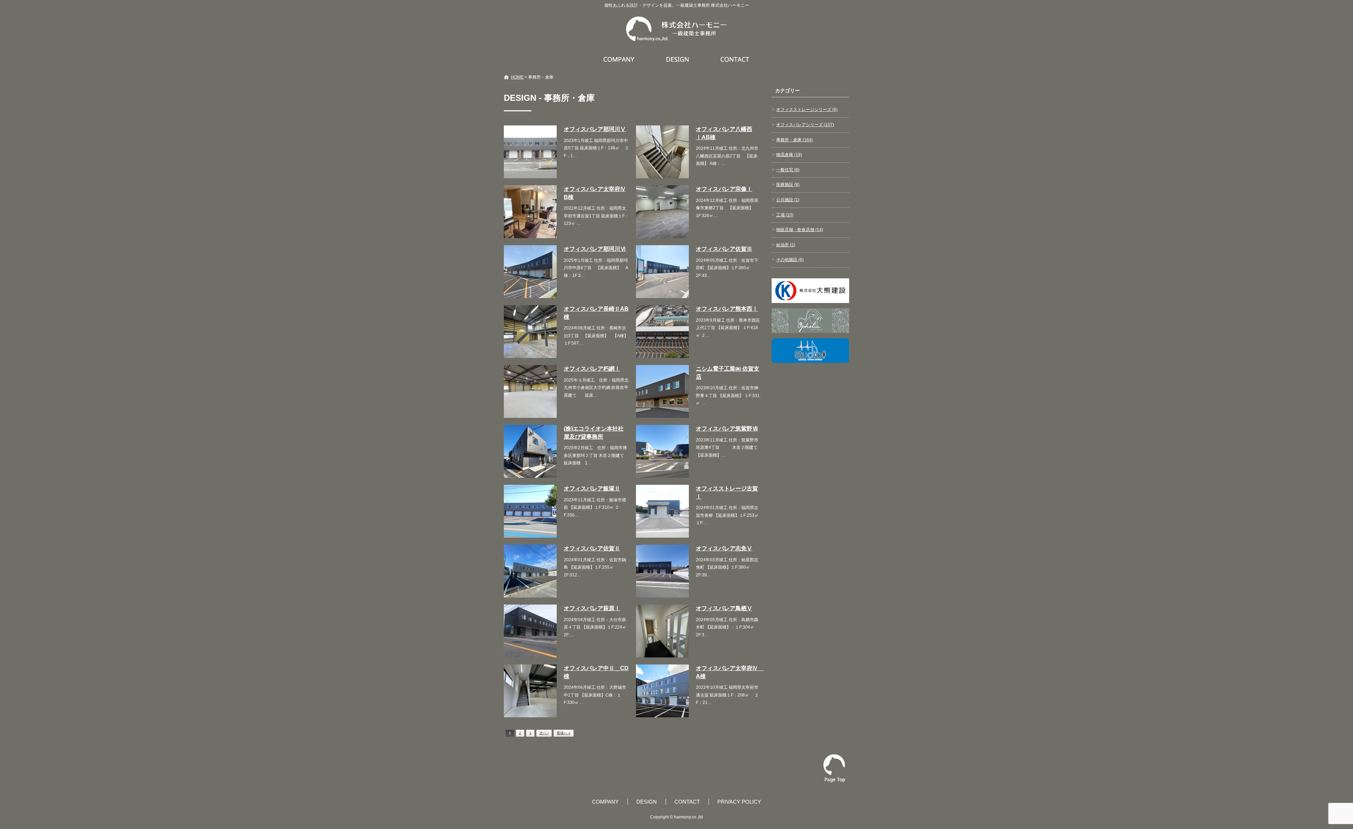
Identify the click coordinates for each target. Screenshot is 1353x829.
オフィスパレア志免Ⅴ (724, 548)
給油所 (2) (785, 244)
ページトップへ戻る (834, 768)
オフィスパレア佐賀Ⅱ (592, 548)
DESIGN (678, 59)
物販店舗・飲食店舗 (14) (799, 229)
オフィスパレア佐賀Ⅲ (724, 249)
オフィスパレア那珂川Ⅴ (595, 129)
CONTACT (735, 59)
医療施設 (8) (787, 184)
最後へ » (563, 733)
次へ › (544, 733)
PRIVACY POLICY (739, 802)
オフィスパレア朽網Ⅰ (592, 369)
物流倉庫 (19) (789, 154)
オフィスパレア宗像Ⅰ (724, 189)
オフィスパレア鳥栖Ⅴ (724, 608)
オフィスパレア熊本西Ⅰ (727, 309)
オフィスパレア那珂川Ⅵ (595, 249)
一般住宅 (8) (787, 169)
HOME (517, 77)
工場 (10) (784, 214)
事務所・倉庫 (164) (794, 139)
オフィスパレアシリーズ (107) (805, 124)
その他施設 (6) (790, 259)
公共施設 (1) (787, 199)
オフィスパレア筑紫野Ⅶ (727, 429)
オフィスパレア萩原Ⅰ (592, 608)
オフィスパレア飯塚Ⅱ (592, 488)
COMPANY (619, 59)
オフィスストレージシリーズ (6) (807, 109)
